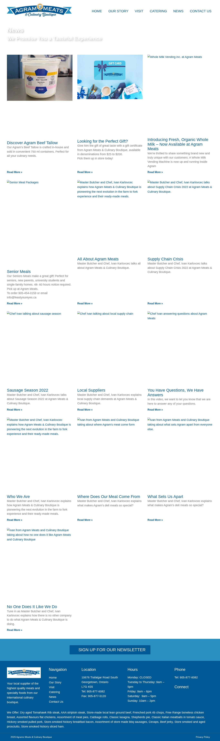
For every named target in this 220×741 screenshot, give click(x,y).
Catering (158, 11)
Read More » (14, 172)
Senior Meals (19, 271)
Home (97, 11)
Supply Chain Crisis (165, 259)
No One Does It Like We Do (32, 606)
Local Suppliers (91, 390)
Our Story (118, 11)
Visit (139, 11)
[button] (212, 4)
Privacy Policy (203, 737)
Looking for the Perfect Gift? (102, 141)
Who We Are (18, 496)
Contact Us (200, 11)
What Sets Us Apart (165, 496)
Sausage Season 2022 (27, 390)
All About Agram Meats (98, 259)
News (178, 11)
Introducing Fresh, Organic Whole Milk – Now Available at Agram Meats (178, 144)
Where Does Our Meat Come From (108, 496)
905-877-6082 (96, 691)
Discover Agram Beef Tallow (32, 143)
